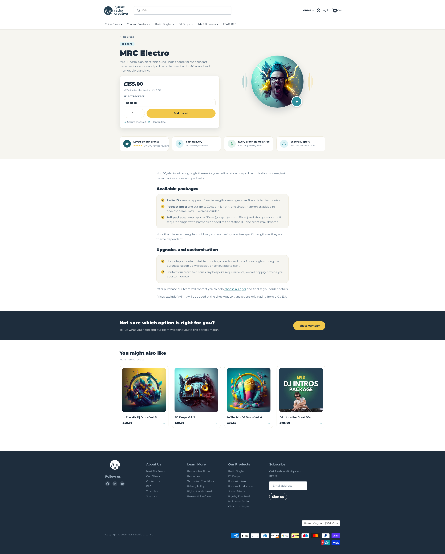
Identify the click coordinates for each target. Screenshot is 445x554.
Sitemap (151, 496)
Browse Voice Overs (199, 496)
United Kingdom (319, 523)
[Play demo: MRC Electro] (296, 101)
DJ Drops (185, 24)
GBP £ (307, 10)
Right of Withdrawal (199, 491)
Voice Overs (112, 24)
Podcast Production (240, 486)
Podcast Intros (237, 481)
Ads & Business (206, 24)
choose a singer (235, 289)
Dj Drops (128, 36)
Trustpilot (152, 491)
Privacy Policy (195, 486)
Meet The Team (155, 471)
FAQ (149, 486)
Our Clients (153, 476)
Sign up (278, 497)
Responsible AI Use (198, 471)
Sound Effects (236, 491)
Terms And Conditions (200, 481)
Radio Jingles (163, 24)
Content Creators (138, 24)
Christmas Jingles (239, 506)
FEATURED (230, 24)
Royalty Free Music (239, 496)
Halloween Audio (238, 501)
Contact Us (153, 481)
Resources (193, 476)
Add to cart (181, 113)
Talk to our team (309, 325)
